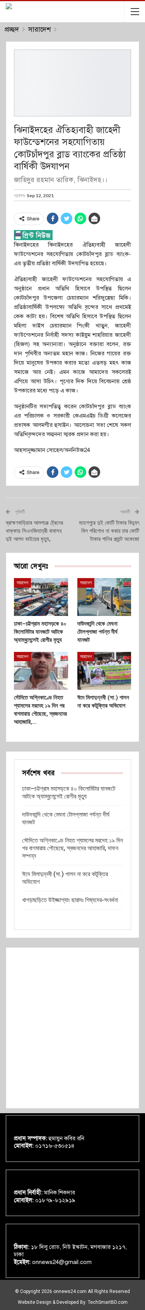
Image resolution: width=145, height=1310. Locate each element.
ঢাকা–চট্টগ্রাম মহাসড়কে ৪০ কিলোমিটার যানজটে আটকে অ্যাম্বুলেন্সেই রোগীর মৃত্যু (68, 792)
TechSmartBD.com (108, 1302)
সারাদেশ (22, 582)
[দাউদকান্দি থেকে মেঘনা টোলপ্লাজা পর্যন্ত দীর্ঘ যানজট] (104, 597)
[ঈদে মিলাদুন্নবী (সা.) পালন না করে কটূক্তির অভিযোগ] (104, 671)
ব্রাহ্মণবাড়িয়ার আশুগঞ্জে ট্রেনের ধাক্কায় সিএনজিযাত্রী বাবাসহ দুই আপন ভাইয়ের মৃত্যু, (34, 530)
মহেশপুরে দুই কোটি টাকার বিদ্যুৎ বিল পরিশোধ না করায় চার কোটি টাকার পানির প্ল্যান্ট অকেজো (109, 530)
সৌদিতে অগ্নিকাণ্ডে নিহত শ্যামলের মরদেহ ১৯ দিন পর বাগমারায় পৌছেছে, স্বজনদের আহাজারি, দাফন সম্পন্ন (72, 848)
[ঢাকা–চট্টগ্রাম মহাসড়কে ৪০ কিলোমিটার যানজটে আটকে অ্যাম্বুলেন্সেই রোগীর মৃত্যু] (41, 597)
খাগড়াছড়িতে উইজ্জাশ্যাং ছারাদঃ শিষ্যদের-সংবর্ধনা (70, 900)
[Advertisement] (72, 1027)
